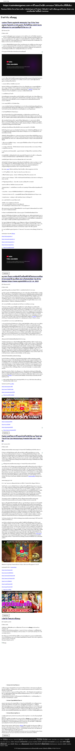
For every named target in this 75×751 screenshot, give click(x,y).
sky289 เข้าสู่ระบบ (7, 741)
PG (32, 739)
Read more (6, 273)
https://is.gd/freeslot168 (7, 584)
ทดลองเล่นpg (38, 533)
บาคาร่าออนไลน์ (50, 741)
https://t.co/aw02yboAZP (8, 247)
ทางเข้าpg (35, 741)
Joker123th (26, 739)
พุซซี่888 (64, 741)
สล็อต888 (12, 744)
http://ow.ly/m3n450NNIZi (7, 572)
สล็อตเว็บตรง (45, 744)
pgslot (8, 169)
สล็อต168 (3, 744)
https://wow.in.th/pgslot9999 (9, 430)
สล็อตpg (30, 89)
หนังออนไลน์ (60, 743)
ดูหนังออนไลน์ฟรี (30, 741)
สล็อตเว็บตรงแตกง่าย (53, 743)
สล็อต (68, 741)
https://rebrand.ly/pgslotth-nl (8, 239)
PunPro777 (62, 739)
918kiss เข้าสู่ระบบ (10, 739)
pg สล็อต (34, 316)
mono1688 (30, 739)
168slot (1, 739)
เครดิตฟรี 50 (69, 743)
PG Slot (45, 739)
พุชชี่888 (61, 741)
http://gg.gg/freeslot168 (7, 586)
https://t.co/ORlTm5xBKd (8, 395)
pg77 (35, 739)
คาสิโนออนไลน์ (17, 741)
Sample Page (6, 1)
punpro (58, 739)
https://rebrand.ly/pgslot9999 (8, 392)
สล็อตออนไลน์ (25, 744)
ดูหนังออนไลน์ (23, 741)
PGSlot (39, 739)
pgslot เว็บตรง (54, 739)
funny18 (16, 739)
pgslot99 (49, 739)
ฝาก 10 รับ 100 (57, 741)
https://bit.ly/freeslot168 (7, 570)
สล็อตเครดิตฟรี (37, 744)
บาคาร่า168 (44, 741)
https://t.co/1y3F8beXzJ (7, 581)
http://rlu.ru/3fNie (7, 589)
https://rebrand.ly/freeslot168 (8, 575)
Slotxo (12, 741)
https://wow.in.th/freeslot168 (8, 578)
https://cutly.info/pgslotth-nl (8, 242)
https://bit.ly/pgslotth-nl (7, 236)
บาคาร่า (39, 741)
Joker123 (20, 739)
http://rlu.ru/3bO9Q (6, 424)
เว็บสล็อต (6, 745)
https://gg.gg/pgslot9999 (7, 427)
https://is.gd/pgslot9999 (7, 421)
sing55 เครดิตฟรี (2, 741)
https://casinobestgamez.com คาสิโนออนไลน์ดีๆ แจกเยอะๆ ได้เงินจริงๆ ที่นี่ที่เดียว (37, 5)
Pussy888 (67, 739)
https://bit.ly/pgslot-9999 (7, 386)
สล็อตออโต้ (32, 744)
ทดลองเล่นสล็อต (31, 476)
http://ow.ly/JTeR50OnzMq (7, 389)
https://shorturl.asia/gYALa (8, 244)
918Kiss (5, 739)
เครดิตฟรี (64, 744)
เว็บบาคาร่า (2, 745)
